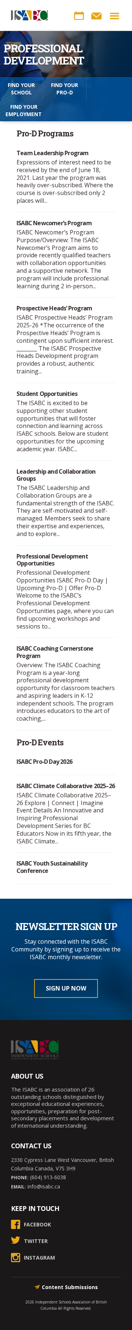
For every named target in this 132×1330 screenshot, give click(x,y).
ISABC (29, 15)
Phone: (20, 1177)
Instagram (39, 1257)
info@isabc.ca (43, 1186)
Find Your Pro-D (64, 88)
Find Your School (21, 88)
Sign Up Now (66, 988)
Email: (18, 1187)
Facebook (37, 1224)
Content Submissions (70, 1287)
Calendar (78, 15)
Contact (96, 15)
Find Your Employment (24, 110)
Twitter (36, 1240)
